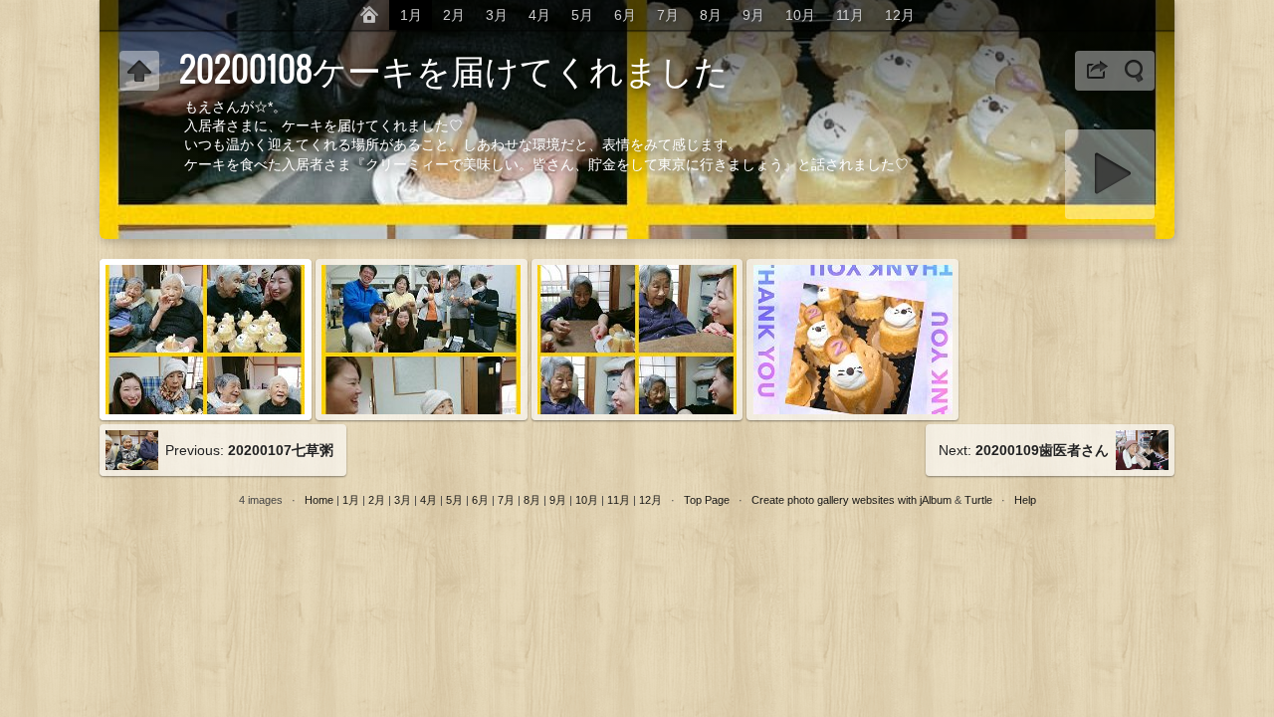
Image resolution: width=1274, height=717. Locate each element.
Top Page (707, 500)
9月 (753, 15)
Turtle (978, 500)
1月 (411, 15)
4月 (539, 15)
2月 (454, 15)
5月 (582, 15)
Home (319, 500)
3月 (497, 15)
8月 (711, 15)
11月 (850, 15)
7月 (668, 15)
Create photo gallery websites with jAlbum (851, 500)
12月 (900, 15)
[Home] (369, 15)
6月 (625, 15)
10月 (800, 15)
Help (1025, 500)
